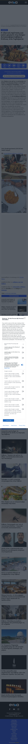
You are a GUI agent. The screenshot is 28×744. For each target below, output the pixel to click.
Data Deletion (6, 425)
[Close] (25, 318)
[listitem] (14, 344)
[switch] (22, 347)
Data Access (14, 425)
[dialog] (14, 372)
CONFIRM (8, 420)
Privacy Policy (22, 425)
